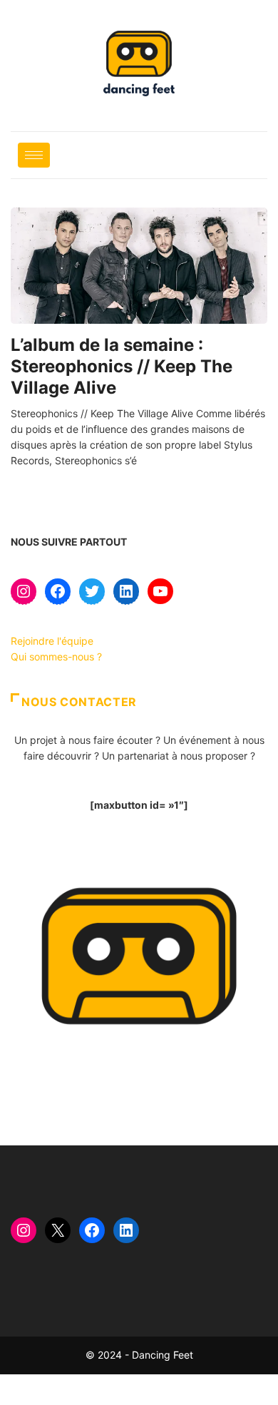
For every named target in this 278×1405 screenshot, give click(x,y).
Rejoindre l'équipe (52, 641)
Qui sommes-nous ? (56, 656)
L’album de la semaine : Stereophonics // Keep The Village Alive (121, 366)
